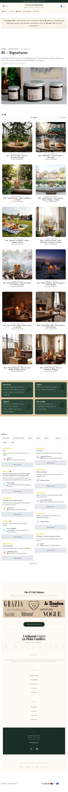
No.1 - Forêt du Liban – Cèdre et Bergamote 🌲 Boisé (17, 156)
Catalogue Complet (34, 675)
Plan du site (34, 692)
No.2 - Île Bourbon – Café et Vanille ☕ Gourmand (50, 156)
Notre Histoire (34, 707)
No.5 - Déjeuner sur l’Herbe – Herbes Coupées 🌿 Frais (17, 241)
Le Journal (34, 688)
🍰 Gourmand (27, 11)
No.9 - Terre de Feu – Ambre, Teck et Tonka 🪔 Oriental (17, 326)
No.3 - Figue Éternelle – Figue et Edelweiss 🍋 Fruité (17, 199)
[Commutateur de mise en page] (2, 114)
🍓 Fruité (18, 11)
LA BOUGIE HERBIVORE (34, 5)
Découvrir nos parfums (34, 624)
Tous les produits (13, 49)
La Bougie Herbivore (11, 783)
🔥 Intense (36, 11)
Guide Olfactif (34, 679)
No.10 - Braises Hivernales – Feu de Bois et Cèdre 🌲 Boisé (51, 326)
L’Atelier (3, 49)
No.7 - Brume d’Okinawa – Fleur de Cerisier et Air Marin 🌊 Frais (17, 284)
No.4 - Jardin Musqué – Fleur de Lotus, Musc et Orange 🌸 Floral (50, 199)
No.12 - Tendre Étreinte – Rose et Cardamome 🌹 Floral (51, 368)
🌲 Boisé (4, 11)
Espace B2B (34, 715)
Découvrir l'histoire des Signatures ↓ (13, 63)
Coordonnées (34, 719)
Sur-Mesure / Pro (34, 684)
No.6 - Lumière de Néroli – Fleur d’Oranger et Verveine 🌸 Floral (50, 241)
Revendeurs (34, 711)
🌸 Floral (11, 11)
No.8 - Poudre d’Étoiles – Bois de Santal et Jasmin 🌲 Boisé (51, 284)
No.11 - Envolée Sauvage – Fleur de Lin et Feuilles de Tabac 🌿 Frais (17, 368)
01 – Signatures (25, 49)
